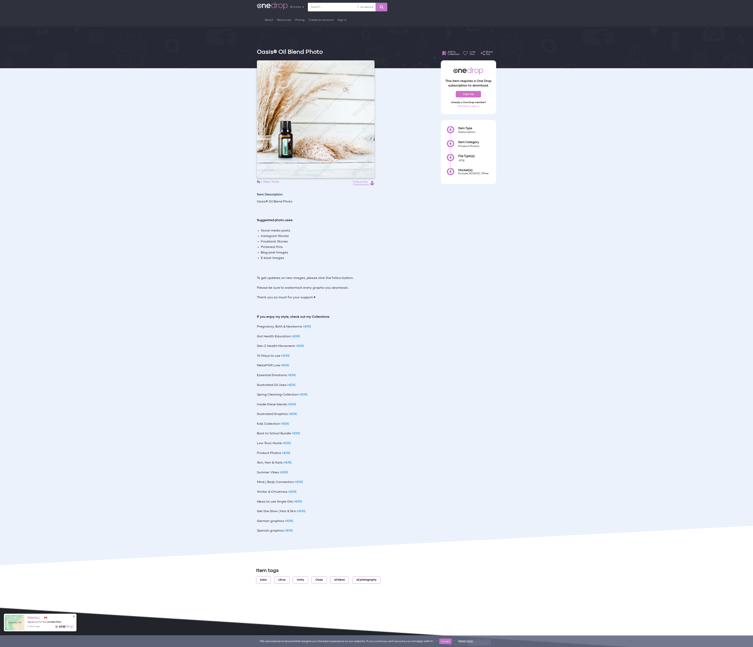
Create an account (321, 20)
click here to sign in (468, 106)
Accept (445, 641)
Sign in (342, 20)
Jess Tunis (271, 181)
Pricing (300, 20)
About (269, 20)
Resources (284, 20)
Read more (465, 641)
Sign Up (468, 94)
